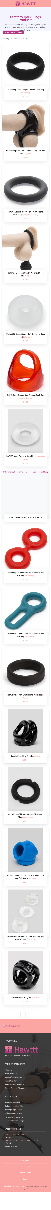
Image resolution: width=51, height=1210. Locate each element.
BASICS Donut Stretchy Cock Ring (20, 456)
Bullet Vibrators (11, 1074)
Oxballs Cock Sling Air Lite (22, 756)
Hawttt (22, 1186)
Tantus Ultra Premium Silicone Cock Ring (24, 695)
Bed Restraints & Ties (13, 1113)
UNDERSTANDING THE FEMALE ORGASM (21, 1141)
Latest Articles (25, 1173)
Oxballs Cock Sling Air (22, 997)
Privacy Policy (25, 1160)
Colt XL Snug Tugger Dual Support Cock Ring (25, 395)
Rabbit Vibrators (11, 1081)
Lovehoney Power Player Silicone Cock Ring (25, 90)
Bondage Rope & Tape (13, 1110)
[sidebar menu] (4, 3)
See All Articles (11, 1146)
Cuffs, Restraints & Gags (14, 1121)
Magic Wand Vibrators (13, 1077)
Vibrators (8, 1070)
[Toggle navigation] (46, 3)
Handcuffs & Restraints (14, 1117)
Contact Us (25, 1167)
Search (25, 1179)
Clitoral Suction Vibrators (15, 1088)
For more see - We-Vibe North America (25, 517)
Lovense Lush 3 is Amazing (15, 1135)
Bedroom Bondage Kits (14, 1106)
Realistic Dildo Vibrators (14, 1084)
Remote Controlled (12, 1102)
